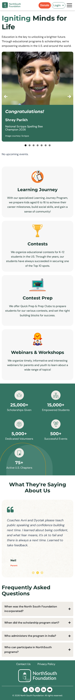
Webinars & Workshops (37, 352)
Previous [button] (5, 96)
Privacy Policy (46, 664)
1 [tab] (26, 145)
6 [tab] (46, 145)
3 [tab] (34, 145)
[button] (58, 5)
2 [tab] (30, 145)
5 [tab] (42, 145)
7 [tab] (50, 145)
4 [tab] (38, 145)
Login (57, 5)
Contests (38, 243)
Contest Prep (37, 298)
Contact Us (23, 664)
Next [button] (69, 96)
